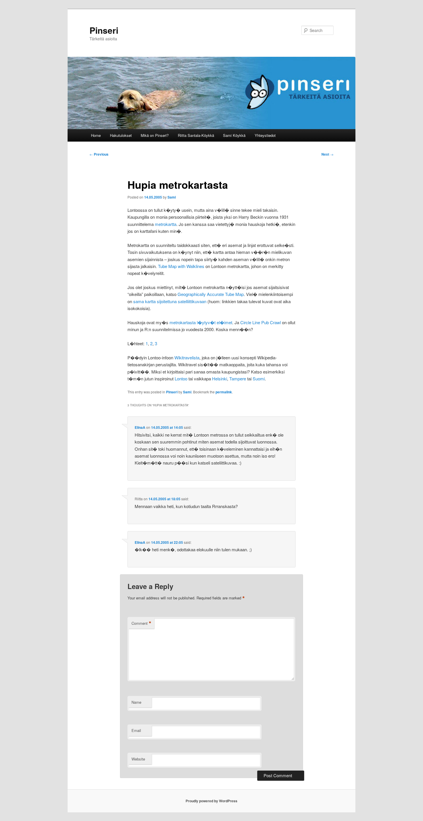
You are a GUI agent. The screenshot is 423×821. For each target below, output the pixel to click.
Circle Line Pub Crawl (260, 322)
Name (136, 702)
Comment (141, 623)
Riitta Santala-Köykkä (196, 135)
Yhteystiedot (265, 135)
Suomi (259, 378)
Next (327, 154)
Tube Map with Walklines (181, 266)
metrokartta (165, 224)
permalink (224, 392)
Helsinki (219, 378)
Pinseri (103, 30)
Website (138, 759)
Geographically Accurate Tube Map (211, 294)
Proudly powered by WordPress (211, 800)
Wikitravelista (186, 357)
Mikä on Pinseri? (155, 135)
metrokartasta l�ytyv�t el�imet (200, 322)
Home (96, 135)
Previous (98, 154)
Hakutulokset (121, 135)
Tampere (237, 378)
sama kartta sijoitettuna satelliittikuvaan (169, 301)
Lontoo (181, 378)
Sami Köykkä (234, 135)
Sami (171, 197)
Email (136, 730)
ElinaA (140, 427)
